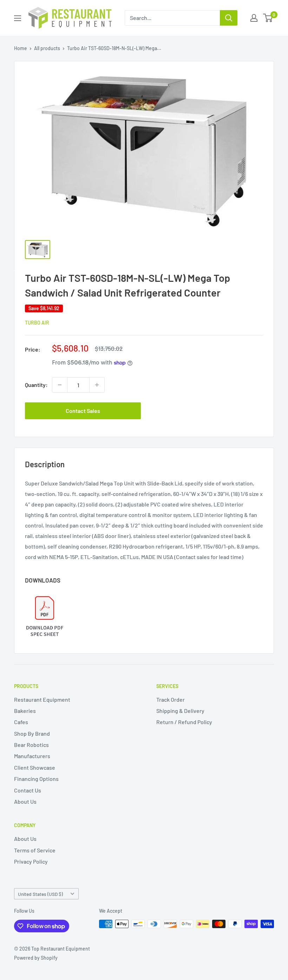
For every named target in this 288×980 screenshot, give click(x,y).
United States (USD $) (40, 894)
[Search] (228, 18)
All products (47, 48)
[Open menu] (17, 18)
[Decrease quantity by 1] (59, 384)
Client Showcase (34, 767)
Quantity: (36, 384)
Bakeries (25, 710)
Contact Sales (83, 410)
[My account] (253, 18)
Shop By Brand (32, 733)
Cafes (21, 722)
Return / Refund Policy (184, 722)
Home (20, 48)
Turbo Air (37, 323)
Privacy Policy (31, 861)
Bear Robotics (31, 744)
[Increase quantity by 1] (97, 384)
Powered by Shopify (36, 958)
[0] (268, 18)
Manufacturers (32, 756)
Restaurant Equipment (42, 699)
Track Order (170, 699)
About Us (25, 801)
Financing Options (36, 778)
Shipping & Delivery (180, 710)
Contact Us (27, 790)
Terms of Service (34, 850)
